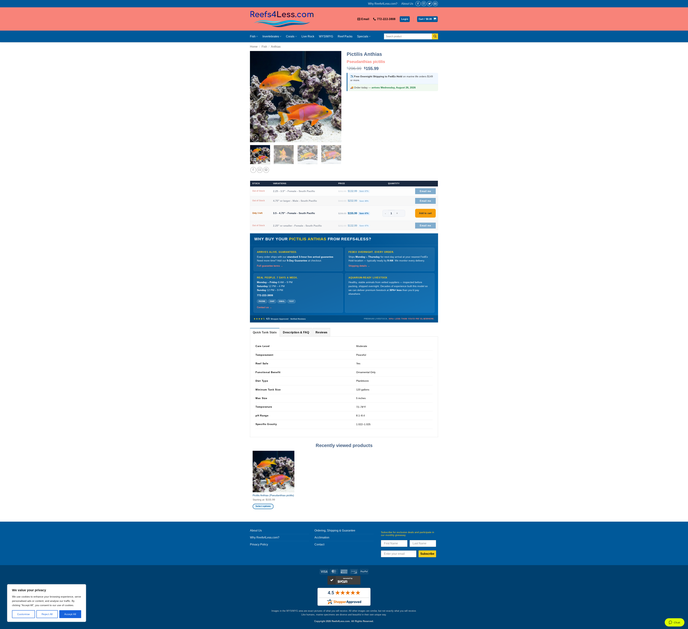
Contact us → (264, 307)
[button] (405, 19)
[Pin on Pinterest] (266, 170)
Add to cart (425, 213)
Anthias (276, 46)
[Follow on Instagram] (423, 3)
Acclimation (321, 537)
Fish (252, 36)
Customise (23, 614)
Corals (290, 36)
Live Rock (308, 36)
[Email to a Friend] (260, 170)
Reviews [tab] (321, 332)
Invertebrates (270, 36)
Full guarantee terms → (270, 266)
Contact (319, 544)
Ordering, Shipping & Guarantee (334, 530)
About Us (407, 3)
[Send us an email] (435, 3)
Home (254, 46)
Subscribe (427, 553)
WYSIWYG (326, 36)
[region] (46, 603)
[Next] (335, 97)
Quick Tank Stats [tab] (265, 332)
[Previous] (256, 97)
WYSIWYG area (294, 610)
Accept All (70, 614)
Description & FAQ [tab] (296, 332)
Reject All (47, 614)
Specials (362, 36)
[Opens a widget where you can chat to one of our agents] (674, 622)
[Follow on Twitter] (429, 3)
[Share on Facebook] (253, 170)
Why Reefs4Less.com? (382, 3)
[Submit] (435, 36)
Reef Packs (345, 36)
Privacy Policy (259, 544)
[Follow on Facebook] (418, 3)
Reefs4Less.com (341, 621)
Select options (263, 506)
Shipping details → (359, 266)
